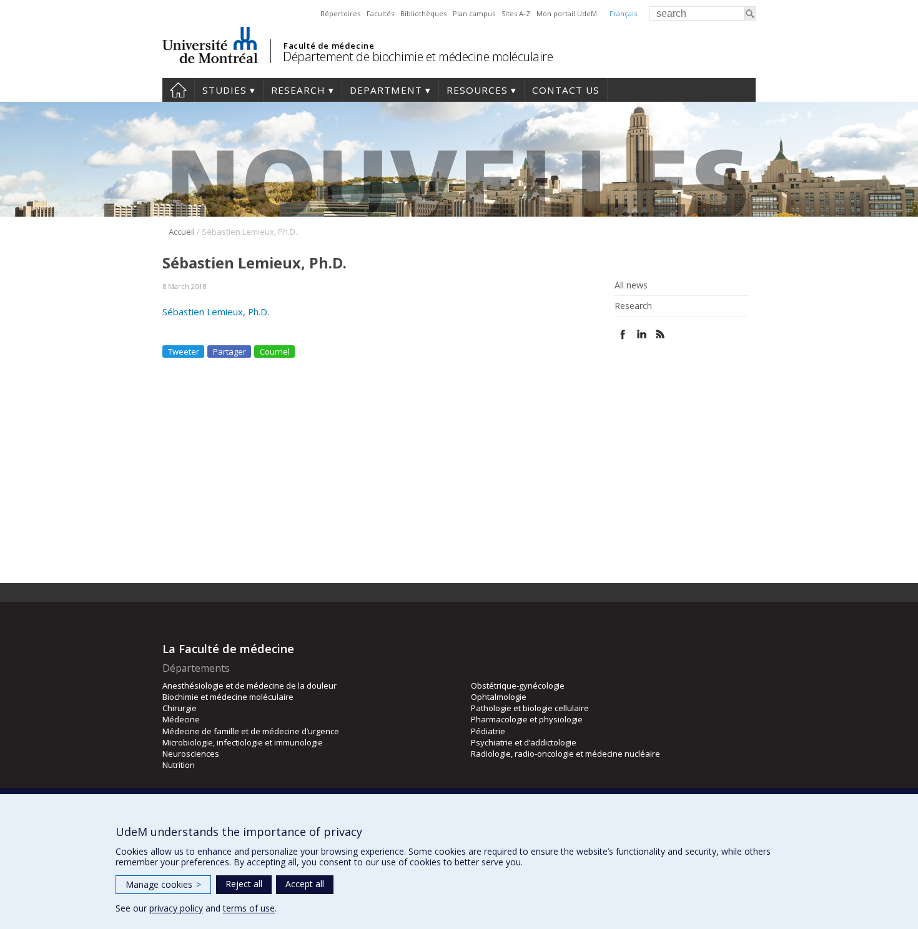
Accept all (304, 884)
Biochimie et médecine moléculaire (228, 696)
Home (178, 90)
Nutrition (178, 764)
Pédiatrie (488, 731)
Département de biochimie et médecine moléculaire (418, 56)
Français (623, 13)
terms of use (249, 908)
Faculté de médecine (329, 45)
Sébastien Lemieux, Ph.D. (215, 311)
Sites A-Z (515, 13)
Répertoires (340, 13)
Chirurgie (179, 708)
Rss (660, 334)
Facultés (380, 13)
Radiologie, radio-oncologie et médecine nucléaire (565, 753)
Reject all (243, 884)
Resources (477, 90)
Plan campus (474, 13)
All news (631, 285)
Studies (224, 90)
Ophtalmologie (498, 696)
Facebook (623, 334)
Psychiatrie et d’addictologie (523, 742)
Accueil (182, 231)
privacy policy (176, 908)
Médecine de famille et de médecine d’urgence (250, 731)
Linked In (641, 334)
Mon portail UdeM (566, 13)
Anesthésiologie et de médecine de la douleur (249, 685)
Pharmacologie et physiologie (527, 719)
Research (298, 90)
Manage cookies (163, 884)
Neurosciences (190, 753)
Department (386, 90)
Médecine (181, 719)
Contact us (566, 90)
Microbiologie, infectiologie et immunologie (242, 742)
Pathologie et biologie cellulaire (530, 708)
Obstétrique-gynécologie (518, 685)
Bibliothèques (423, 13)
